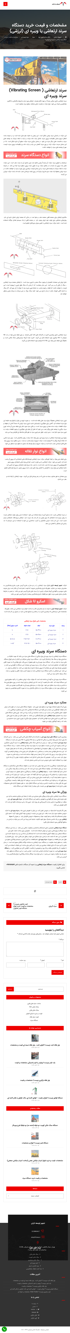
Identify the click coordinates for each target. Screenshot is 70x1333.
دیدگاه (61, 939)
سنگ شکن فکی (34, 1010)
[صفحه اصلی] (66, 37)
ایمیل (42, 960)
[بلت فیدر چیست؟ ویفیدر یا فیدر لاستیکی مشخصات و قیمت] (35, 1055)
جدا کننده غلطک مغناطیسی (34, 1269)
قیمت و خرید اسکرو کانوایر (34, 1013)
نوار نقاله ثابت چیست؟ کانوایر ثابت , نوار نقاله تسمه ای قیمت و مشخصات (35, 1045)
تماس (34, 1306)
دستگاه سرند (34, 1020)
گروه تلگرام (34, 1318)
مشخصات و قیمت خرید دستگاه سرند (35, 1178)
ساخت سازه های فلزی (34, 1003)
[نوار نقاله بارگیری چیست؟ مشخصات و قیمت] (35, 1073)
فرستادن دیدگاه (57, 972)
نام (62, 960)
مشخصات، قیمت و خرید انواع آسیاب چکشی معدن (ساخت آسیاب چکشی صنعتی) (35, 1160)
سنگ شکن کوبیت (34, 1257)
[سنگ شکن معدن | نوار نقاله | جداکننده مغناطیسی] (59, 4)
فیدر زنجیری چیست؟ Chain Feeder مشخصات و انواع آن (34, 1292)
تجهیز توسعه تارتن (56, 585)
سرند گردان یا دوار (34, 1266)
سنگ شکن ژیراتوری (34, 1260)
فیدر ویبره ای (34, 1263)
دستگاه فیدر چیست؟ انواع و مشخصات (35, 1143)
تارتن (60, 882)
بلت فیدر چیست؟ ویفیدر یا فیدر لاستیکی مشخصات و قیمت (35, 1062)
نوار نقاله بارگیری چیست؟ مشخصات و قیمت (35, 1080)
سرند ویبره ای (49, 882)
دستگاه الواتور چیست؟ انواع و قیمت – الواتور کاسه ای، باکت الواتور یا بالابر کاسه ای (35, 1098)
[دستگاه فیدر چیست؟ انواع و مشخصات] (35, 1136)
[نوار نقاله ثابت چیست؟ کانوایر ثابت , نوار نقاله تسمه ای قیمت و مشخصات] (35, 1038)
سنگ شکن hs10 (34, 1007)
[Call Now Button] (4, 1329)
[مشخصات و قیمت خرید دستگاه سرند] (35, 1171)
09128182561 (10, 864)
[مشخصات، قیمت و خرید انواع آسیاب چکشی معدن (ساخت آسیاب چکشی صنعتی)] (35, 1153)
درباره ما (34, 1304)
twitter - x (34, 1309)
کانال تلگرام (34, 1315)
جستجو (10, 989)
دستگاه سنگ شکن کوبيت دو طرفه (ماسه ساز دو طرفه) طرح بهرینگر (35, 1125)
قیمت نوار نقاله (34, 1017)
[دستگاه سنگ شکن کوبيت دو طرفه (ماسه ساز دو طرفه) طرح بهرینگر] (35, 1118)
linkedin (34, 1312)
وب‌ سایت (22, 960)
